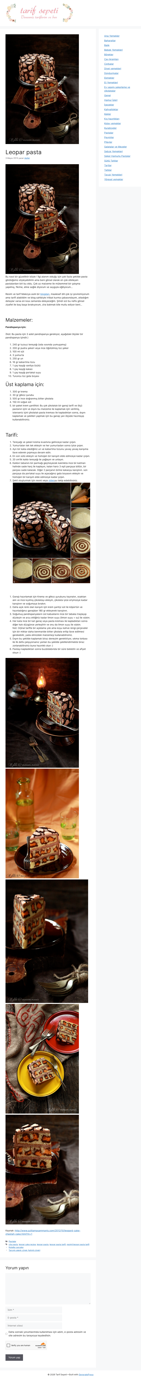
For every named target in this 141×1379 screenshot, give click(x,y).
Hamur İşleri (110, 100)
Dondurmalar (111, 73)
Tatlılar (108, 170)
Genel (107, 95)
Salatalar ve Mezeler (115, 146)
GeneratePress (86, 1374)
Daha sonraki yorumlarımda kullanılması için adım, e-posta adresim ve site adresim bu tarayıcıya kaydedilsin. (47, 1334)
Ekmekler (109, 78)
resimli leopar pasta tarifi (78, 1244)
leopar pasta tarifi (58, 1244)
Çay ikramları (111, 59)
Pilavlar (108, 142)
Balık (106, 45)
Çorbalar (109, 64)
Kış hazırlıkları (111, 118)
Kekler (107, 114)
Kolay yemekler (112, 123)
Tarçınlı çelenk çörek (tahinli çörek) (24, 1250)
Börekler (108, 54)
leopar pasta (42, 1244)
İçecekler (109, 104)
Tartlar (108, 165)
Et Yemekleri (111, 82)
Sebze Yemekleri (113, 151)
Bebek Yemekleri (113, 50)
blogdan (44, 294)
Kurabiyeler (110, 128)
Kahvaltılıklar (111, 109)
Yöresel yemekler (113, 179)
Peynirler (109, 137)
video (51, 480)
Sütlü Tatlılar (111, 160)
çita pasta (13, 1244)
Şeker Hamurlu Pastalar (117, 156)
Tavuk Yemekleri (113, 174)
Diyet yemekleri (112, 68)
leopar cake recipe (27, 1244)
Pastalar (12, 1241)
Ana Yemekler (112, 36)
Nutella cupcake (16, 1247)
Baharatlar (110, 40)
